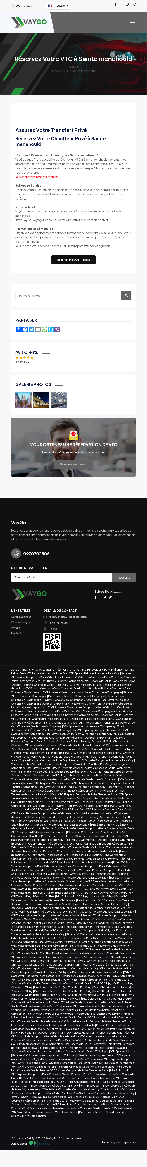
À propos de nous (21, 616)
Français (61, 5)
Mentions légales (110, 1142)
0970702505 (58, 623)
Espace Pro (129, 1142)
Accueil (73, 66)
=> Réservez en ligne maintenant (36, 177)
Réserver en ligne (20, 622)
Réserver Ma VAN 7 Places (73, 259)
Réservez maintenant (73, 464)
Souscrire (124, 577)
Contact (16, 633)
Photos (15, 627)
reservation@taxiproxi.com (68, 617)
